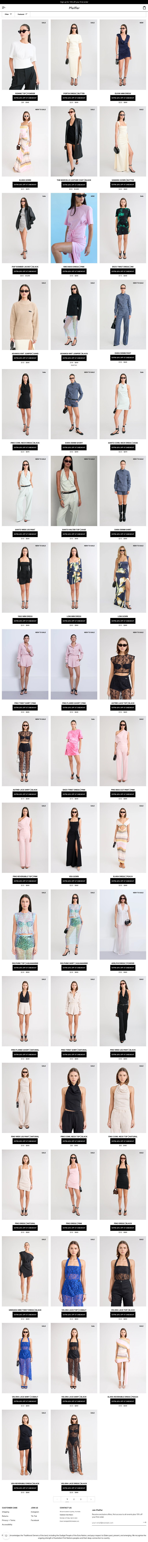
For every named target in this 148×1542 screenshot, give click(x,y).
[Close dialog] (115, 720)
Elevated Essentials (110, 787)
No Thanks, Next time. (110, 810)
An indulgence (110, 798)
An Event (110, 776)
